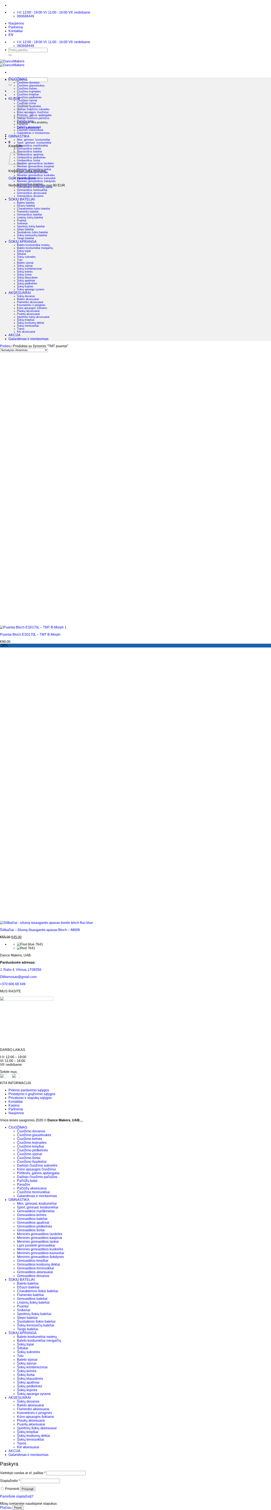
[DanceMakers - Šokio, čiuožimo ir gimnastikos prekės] (12, 63)
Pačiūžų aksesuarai (29, 127)
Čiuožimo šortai (28, 1158)
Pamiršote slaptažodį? (16, 1496)
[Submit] (10, 55)
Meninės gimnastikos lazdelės (35, 163)
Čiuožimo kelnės (27, 88)
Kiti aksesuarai (26, 331)
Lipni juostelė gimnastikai (32, 172)
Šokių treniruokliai (28, 325)
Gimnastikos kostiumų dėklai (35, 187)
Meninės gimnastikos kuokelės (36, 175)
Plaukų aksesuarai (28, 311)
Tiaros (21, 328)
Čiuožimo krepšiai (28, 94)
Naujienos (16, 23)
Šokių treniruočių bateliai (32, 235)
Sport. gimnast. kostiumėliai (34, 142)
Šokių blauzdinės (27, 277)
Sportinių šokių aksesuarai (33, 316)
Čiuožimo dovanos (28, 82)
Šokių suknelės (26, 256)
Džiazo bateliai (26, 205)
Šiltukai (21, 253)
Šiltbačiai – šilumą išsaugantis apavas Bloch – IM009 (40, 930)
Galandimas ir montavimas (33, 133)
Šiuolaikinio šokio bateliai (32, 232)
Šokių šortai (24, 274)
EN (10, 35)
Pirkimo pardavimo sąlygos (28, 1090)
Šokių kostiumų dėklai (30, 322)
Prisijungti (28, 1489)
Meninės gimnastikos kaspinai (35, 166)
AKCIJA (14, 335)
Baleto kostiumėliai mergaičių (35, 248)
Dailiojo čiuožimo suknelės (33, 109)
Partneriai (15, 27)
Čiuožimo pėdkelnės (29, 97)
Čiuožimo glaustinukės (31, 85)
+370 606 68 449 (12, 984)
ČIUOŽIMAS (17, 79)
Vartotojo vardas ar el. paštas (23, 1473)
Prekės (5, 346)
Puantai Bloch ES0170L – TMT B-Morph (30, 634)
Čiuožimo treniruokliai (30, 130)
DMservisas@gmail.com (18, 977)
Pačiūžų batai (25, 121)
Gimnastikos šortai (28, 160)
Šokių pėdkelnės (27, 283)
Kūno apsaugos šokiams (32, 308)
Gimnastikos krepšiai (30, 184)
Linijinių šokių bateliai (30, 217)
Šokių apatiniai (26, 280)
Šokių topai (24, 251)
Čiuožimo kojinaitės (29, 91)
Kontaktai (15, 31)
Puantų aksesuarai (28, 314)
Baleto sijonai (25, 262)
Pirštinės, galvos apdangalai (34, 115)
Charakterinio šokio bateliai (33, 208)
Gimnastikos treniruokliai (32, 190)
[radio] (144, 944)
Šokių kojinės (25, 286)
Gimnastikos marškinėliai (32, 145)
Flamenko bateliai (28, 211)
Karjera (13, 1105)
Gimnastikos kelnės (29, 148)
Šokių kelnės (25, 271)
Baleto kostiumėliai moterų (33, 245)
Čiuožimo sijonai (27, 100)
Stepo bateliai (25, 229)
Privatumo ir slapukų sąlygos (30, 1098)
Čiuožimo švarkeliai (32, 1161)
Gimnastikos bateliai (29, 151)
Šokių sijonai (25, 265)
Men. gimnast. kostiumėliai (33, 139)
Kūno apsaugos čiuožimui (32, 112)
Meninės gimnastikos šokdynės (36, 181)
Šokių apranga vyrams (30, 289)
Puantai (21, 220)
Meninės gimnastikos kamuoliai (36, 178)
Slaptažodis (10, 1481)
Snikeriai (22, 223)
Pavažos (22, 124)
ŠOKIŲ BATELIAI (21, 199)
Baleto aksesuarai (28, 299)
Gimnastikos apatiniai (30, 154)
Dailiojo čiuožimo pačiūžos (33, 118)
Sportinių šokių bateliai (31, 226)
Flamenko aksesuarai (30, 302)
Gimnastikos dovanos (30, 196)
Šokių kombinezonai (29, 268)
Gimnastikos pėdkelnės (31, 157)
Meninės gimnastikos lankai (34, 169)
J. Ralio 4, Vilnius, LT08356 (20, 969)
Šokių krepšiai (25, 319)
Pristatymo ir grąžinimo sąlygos (31, 1094)
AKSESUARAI (19, 293)
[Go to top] (81, 1121)
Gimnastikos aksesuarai (32, 193)
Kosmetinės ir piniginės (31, 305)
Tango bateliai (25, 238)
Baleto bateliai (25, 202)
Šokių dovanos (26, 296)
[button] (9, 142)
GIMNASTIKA (18, 136)
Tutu (19, 259)
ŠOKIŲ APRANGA (22, 241)
